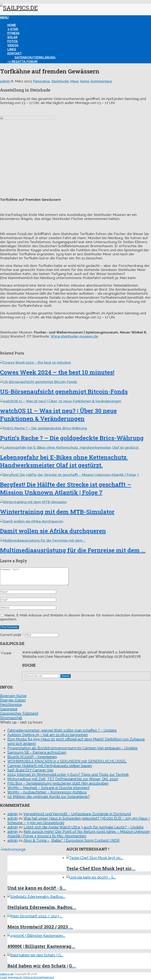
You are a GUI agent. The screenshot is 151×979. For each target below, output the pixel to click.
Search (65, 676)
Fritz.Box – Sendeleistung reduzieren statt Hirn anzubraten (57, 783)
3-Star (12, 29)
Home (11, 25)
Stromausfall (11, 718)
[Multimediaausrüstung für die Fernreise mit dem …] (75, 540)
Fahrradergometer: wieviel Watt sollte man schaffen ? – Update (62, 730)
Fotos (12, 41)
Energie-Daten (13, 700)
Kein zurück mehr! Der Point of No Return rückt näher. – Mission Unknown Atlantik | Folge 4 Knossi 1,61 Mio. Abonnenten (78, 833)
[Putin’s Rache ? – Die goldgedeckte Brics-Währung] (75, 428)
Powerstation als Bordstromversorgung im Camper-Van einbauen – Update (72, 748)
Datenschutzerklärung (35, 57)
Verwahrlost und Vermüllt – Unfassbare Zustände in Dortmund (77, 814)
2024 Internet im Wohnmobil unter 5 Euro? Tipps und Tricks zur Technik (68, 774)
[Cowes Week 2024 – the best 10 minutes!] (75, 362)
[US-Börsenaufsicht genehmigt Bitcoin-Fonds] (75, 382)
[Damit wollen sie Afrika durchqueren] (75, 521)
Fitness (13, 33)
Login (3, 977)
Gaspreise (8, 709)
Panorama (41, 81)
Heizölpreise (11, 704)
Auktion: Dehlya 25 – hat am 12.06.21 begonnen (47, 735)
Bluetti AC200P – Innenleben (32, 757)
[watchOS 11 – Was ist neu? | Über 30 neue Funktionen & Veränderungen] (75, 401)
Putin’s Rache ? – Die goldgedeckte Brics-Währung (72, 438)
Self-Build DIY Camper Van (30, 770)
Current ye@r (12, 635)
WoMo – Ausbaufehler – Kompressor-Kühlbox (47, 792)
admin (5, 81)
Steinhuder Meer (65, 81)
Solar (12, 37)
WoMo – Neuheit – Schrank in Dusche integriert (48, 788)
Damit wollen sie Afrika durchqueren (53, 531)
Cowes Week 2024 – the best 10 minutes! (57, 372)
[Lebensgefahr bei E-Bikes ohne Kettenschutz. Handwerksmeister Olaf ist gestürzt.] (75, 447)
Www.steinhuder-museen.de (74, 336)
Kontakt (14, 53)
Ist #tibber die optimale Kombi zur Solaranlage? (48, 796)
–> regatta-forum (22, 61)
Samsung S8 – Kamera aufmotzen (36, 752)
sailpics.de (7, 974)
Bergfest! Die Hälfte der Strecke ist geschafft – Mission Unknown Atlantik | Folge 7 (65, 488)
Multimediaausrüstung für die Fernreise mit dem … (72, 550)
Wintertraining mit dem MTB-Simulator (57, 512)
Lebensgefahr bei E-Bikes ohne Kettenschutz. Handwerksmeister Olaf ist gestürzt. (64, 461)
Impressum (15, 977)
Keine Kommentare (96, 81)
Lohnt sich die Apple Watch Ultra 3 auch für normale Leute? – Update (84, 827)
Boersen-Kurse (13, 696)
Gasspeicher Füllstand (19, 713)
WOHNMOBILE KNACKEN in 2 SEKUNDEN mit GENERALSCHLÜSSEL (67, 761)
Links (11, 49)
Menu (4, 17)
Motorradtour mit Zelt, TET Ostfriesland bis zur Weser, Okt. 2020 (62, 779)
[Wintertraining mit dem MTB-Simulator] (75, 502)
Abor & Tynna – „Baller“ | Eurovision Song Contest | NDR (71, 840)
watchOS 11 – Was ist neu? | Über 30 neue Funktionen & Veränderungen (58, 414)
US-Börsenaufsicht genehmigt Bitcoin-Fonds (64, 391)
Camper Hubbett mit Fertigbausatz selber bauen (49, 765)
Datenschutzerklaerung (38, 977)
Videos (12, 45)
